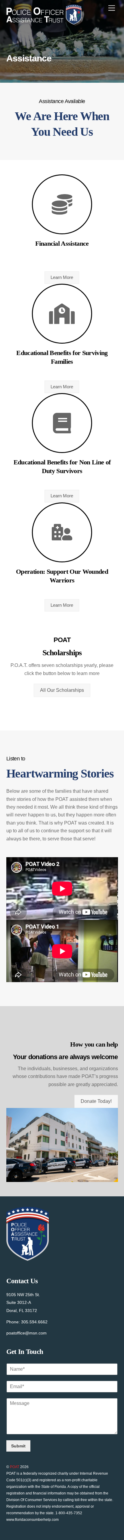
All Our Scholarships (62, 690)
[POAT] (44, 22)
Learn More (62, 277)
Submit (18, 1446)
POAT (14, 1467)
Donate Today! (96, 1101)
